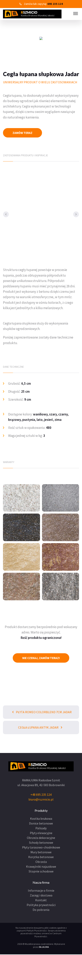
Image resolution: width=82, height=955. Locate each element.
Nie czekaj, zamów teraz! (41, 658)
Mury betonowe (41, 852)
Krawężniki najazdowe (41, 866)
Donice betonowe (41, 823)
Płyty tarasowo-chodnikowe (41, 847)
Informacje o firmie (41, 890)
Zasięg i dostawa (41, 895)
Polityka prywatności (41, 905)
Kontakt (41, 900)
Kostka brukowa (41, 819)
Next (76, 214)
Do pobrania (41, 910)
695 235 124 (55, 4)
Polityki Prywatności (36, 930)
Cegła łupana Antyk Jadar (38, 727)
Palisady (41, 828)
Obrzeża (41, 862)
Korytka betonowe (41, 857)
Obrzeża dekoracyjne (41, 838)
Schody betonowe (41, 842)
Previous (6, 214)
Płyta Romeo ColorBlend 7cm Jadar (43, 712)
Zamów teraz (22, 133)
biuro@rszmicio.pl (41, 799)
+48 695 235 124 (41, 795)
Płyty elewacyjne (41, 833)
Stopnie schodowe (41, 871)
